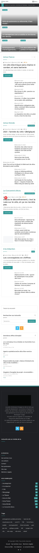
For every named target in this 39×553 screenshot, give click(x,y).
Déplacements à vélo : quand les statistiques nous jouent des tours (24, 276)
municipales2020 (13, 525)
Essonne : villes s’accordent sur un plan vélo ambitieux (25, 99)
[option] (19, 29)
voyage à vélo (29, 528)
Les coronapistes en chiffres (17, 258)
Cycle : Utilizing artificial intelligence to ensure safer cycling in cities (24, 173)
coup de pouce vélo (7, 522)
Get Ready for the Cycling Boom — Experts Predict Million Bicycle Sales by (24, 181)
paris (32, 525)
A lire (3, 489)
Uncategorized (6, 483)
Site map (4, 469)
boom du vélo (27, 519)
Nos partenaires (6, 466)
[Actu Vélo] (4, 1)
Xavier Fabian (7, 255)
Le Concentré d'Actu (12, 191)
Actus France (8, 57)
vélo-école (18, 531)
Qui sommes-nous (6, 458)
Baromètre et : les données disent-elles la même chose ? (25, 292)
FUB (23, 522)
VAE (22, 528)
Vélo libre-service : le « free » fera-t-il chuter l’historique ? (24, 240)
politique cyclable (14, 528)
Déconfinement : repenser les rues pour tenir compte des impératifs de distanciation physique (24, 222)
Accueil (8, 544)
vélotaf (25, 531)
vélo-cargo (10, 531)
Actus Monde (9, 123)
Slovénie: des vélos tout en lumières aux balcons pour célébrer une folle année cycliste (24, 149)
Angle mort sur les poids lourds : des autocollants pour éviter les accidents (25, 84)
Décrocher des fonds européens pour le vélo (22, 158)
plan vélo (4, 528)
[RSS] (21, 328)
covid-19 (17, 522)
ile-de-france (30, 522)
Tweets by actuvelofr (9, 308)
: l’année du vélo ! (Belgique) (19, 132)
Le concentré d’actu (28, 547)
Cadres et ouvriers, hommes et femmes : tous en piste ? (21, 5)
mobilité (4, 525)
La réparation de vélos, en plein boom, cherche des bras (25, 115)
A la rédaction (9, 249)
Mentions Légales (6, 472)
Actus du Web (6, 498)
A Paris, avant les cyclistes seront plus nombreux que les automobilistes (25, 232)
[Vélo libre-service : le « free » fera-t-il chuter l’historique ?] (8, 239)
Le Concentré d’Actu (8, 507)
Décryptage (5, 9)
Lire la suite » (8, 75)
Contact (3, 463)
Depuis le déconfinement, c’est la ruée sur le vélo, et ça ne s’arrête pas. (19, 202)
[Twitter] (17, 328)
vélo (3, 531)
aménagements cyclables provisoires (11, 519)
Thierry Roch (7, 62)
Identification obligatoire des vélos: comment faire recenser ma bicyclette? (25, 107)
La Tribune (5, 495)
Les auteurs (4, 461)
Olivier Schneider (24, 525)
